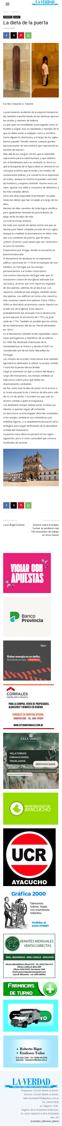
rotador (16, 17)
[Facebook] (6, 35)
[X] (13, 35)
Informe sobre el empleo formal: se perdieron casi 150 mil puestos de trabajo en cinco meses (45, 529)
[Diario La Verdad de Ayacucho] (45, 2)
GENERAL (15, 12)
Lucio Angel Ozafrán (13, 524)
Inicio (5, 12)
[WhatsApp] (28, 35)
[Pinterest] (21, 35)
